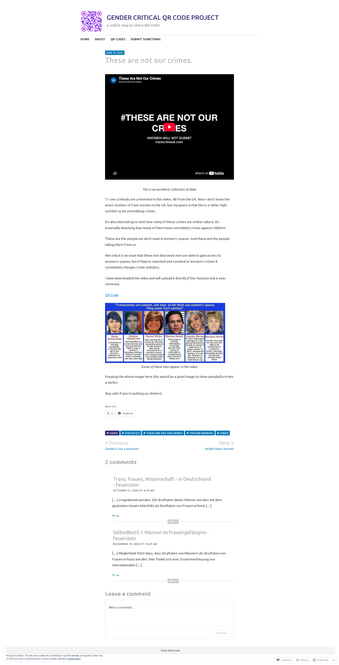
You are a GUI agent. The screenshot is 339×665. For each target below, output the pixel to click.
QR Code (111, 295)
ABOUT (100, 39)
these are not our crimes (164, 433)
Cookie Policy (74, 659)
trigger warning (201, 433)
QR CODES (118, 39)
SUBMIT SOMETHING (146, 39)
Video (114, 433)
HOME (85, 39)
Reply (173, 522)
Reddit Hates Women (219, 445)
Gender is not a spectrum (122, 445)
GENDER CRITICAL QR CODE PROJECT (163, 17)
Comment (221, 632)
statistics (132, 433)
